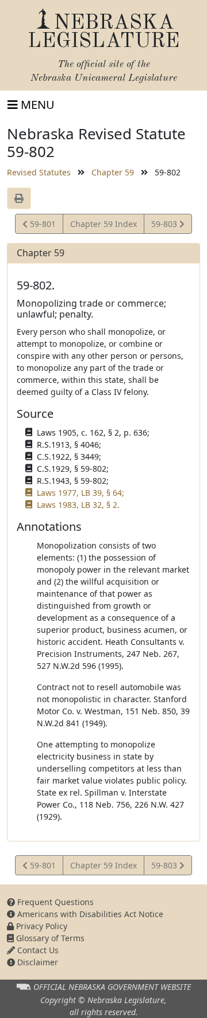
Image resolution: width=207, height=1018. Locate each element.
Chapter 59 (112, 172)
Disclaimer (36, 962)
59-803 (165, 226)
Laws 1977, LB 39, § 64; (80, 492)
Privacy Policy (40, 926)
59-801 (41, 226)
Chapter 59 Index (103, 223)
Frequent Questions (54, 901)
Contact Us (37, 950)
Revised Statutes (39, 172)
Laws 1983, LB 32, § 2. (78, 504)
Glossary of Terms (49, 938)
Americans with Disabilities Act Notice (89, 914)
